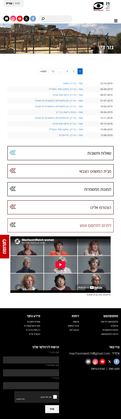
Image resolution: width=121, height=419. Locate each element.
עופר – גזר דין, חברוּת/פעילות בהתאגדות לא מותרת (59, 100)
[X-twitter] (26, 19)
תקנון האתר (114, 369)
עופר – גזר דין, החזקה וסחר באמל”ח (66, 89)
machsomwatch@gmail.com (89, 353)
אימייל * (55, 378)
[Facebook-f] (33, 19)
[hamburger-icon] (114, 20)
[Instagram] (13, 19)
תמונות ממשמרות (97, 189)
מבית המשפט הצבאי (95, 171)
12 (52, 71)
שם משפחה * (52, 365)
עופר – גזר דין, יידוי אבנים (71, 135)
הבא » (43, 71)
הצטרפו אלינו (100, 207)
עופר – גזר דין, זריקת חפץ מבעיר (67, 94)
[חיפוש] (43, 19)
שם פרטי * (54, 352)
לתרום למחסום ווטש (95, 225)
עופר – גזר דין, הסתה (73, 83)
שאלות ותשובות (99, 153)
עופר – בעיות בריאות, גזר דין (69, 112)
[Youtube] (20, 19)
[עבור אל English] (16, 3)
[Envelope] (6, 19)
